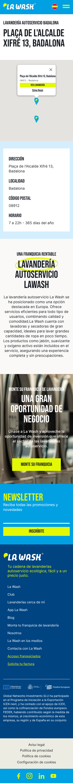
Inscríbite (36, 531)
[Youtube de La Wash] (53, 776)
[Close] (51, 70)
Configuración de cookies (36, 762)
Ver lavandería (38, 85)
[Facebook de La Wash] (18, 776)
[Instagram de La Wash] (29, 776)
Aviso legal (36, 745)
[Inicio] (19, 7)
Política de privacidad (36, 750)
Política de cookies (36, 756)
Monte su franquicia (36, 464)
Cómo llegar (37, 90)
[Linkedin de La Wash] (41, 776)
